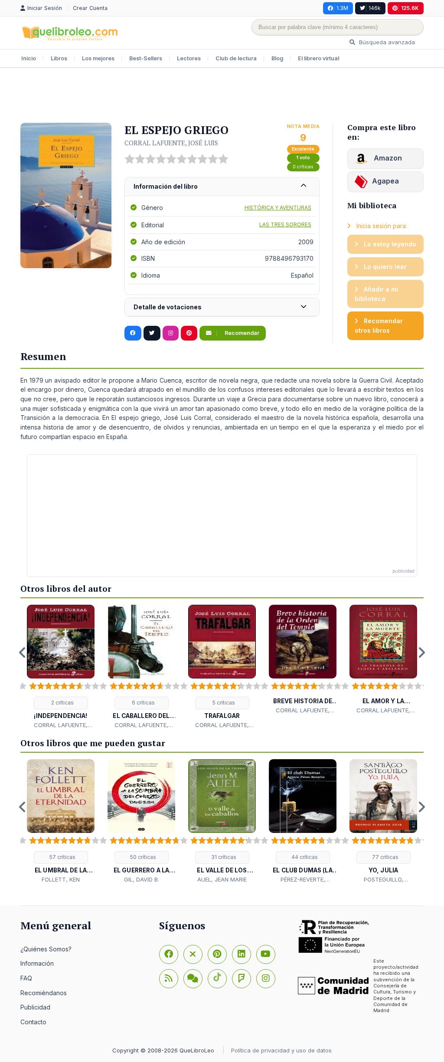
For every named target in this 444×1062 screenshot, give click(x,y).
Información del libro (166, 186)
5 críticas (223, 702)
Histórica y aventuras (278, 207)
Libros (59, 58)
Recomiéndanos (43, 992)
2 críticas (62, 702)
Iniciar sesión (45, 8)
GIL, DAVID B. (141, 879)
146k (375, 8)
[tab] (222, 186)
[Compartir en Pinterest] (189, 333)
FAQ (26, 978)
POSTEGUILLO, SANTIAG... (383, 880)
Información (37, 963)
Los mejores (98, 58)
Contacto (33, 1022)
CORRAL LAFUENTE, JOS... (61, 725)
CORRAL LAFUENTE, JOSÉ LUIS (171, 142)
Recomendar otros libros (379, 325)
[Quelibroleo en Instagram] (171, 333)
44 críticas (304, 857)
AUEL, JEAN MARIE (222, 879)
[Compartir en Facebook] (132, 333)
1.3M (342, 8)
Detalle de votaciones (168, 307)
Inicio (28, 58)
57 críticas (61, 857)
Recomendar (241, 333)
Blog (277, 58)
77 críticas (384, 857)
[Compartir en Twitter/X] (152, 333)
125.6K (410, 8)
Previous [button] (22, 652)
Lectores (189, 58)
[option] (60, 667)
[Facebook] (168, 954)
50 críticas (142, 857)
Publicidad (35, 1007)
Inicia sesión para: (381, 225)
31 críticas (223, 857)
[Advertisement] (222, 96)
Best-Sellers (145, 58)
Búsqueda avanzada (386, 42)
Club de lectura (236, 58)
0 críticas (303, 167)
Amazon (387, 158)
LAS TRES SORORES (285, 224)
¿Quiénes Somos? (46, 949)
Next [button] (421, 652)
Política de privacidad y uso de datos (281, 1050)
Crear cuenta (90, 8)
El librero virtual (318, 58)
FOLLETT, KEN (61, 879)
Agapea (385, 181)
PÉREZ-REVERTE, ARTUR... (303, 880)
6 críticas (143, 702)
